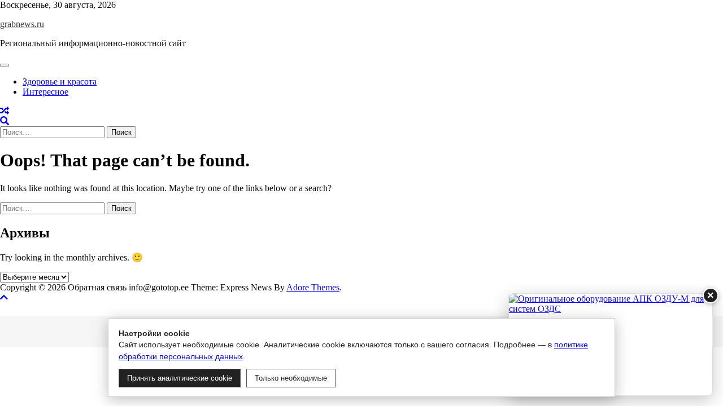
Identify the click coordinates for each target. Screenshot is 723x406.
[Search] (4, 121)
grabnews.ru (22, 24)
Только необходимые (291, 378)
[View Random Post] (4, 111)
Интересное (45, 91)
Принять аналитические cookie (179, 378)
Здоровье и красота (60, 81)
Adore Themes (312, 287)
